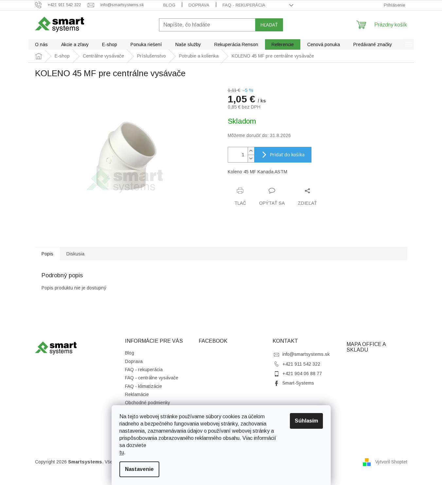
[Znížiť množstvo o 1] (251, 158)
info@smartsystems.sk (306, 354)
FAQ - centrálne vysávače (151, 377)
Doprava (198, 5)
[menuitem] (41, 44)
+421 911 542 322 (301, 364)
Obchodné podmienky (147, 402)
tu (121, 452)
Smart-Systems (298, 383)
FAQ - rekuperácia (243, 5)
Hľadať (269, 25)
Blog (169, 5)
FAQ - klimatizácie (143, 386)
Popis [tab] (47, 253)
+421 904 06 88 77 (302, 373)
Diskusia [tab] (75, 253)
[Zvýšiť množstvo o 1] (251, 151)
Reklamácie (137, 394)
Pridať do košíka (287, 154)
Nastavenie (139, 469)
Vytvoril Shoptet (391, 461)
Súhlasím (306, 421)
